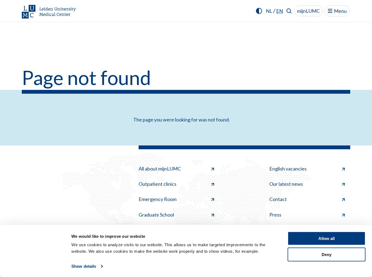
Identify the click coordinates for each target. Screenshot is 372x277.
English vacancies (288, 169)
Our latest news (286, 184)
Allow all (326, 238)
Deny (326, 254)
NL (269, 11)
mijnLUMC (308, 11)
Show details (83, 266)
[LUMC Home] (49, 12)
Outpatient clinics (157, 184)
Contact (278, 199)
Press (275, 215)
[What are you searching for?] (289, 10)
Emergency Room (157, 199)
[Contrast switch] (259, 10)
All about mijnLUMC (160, 169)
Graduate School (156, 215)
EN (279, 11)
